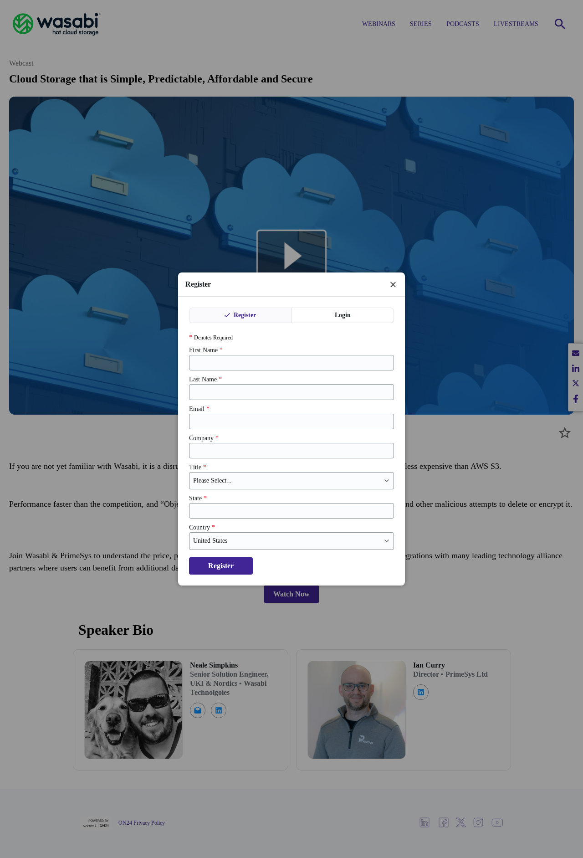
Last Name (205, 379)
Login (343, 315)
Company (204, 438)
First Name (206, 350)
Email (199, 409)
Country (202, 527)
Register (244, 315)
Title (197, 467)
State (198, 498)
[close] (393, 284)
